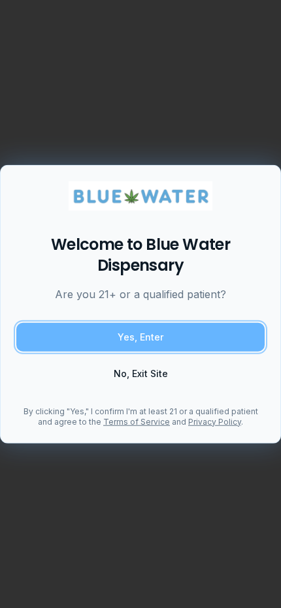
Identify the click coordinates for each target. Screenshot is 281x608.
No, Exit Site (141, 372)
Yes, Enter (140, 336)
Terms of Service (136, 421)
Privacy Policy (214, 421)
